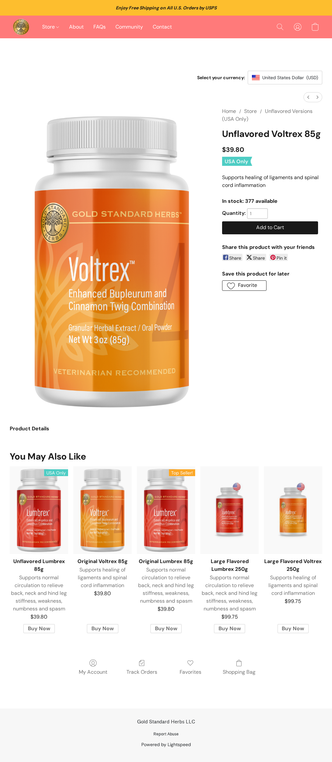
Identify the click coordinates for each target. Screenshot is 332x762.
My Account (93, 672)
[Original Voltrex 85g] (102, 510)
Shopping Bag (239, 672)
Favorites (190, 672)
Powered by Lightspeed (166, 744)
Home (229, 111)
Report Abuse (166, 733)
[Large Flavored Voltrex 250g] (293, 510)
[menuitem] (308, 97)
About (76, 26)
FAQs (99, 26)
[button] (21, 27)
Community (129, 26)
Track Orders (141, 672)
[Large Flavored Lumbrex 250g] (229, 510)
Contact (162, 26)
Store (49, 26)
